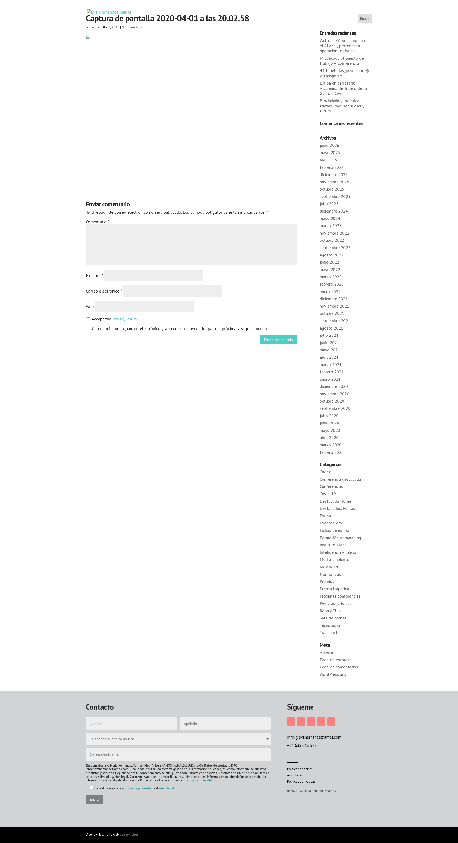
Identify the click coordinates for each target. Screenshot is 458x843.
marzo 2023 (331, 225)
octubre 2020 (332, 401)
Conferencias (327, 14)
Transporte (329, 632)
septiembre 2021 (335, 320)
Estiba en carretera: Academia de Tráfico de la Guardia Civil (343, 88)
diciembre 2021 (334, 298)
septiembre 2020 (335, 408)
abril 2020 (329, 437)
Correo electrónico (104, 291)
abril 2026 (329, 160)
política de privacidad (198, 780)
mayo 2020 (330, 430)
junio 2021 (329, 342)
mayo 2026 (330, 152)
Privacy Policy (124, 319)
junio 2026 (329, 145)
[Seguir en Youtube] (331, 721)
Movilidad (329, 567)
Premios (327, 581)
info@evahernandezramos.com (314, 737)
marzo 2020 (331, 445)
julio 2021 (329, 335)
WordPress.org (333, 674)
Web (90, 306)
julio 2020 (329, 415)
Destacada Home (335, 501)
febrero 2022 (332, 284)
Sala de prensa (333, 618)
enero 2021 (330, 379)
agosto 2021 (331, 328)
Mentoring (354, 14)
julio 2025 (329, 203)
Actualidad (236, 14)
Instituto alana (333, 545)
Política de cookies (299, 769)
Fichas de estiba (334, 530)
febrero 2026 (332, 167)
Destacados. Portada (339, 508)
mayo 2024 (330, 218)
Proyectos (261, 14)
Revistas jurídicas (335, 603)
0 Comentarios (132, 27)
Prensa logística (334, 589)
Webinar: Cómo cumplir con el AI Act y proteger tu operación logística (344, 45)
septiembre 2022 (335, 247)
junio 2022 (329, 262)
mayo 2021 (330, 349)
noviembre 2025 (334, 182)
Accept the (114, 319)
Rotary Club (330, 611)
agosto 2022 (331, 255)
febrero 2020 (332, 452)
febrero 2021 (332, 371)
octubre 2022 (332, 240)
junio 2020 (329, 423)
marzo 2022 (331, 276)
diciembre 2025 (334, 174)
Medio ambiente (334, 559)
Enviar (94, 799)
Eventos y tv (331, 523)
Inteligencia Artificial (339, 552)
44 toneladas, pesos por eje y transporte (345, 73)
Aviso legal (294, 775)
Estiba (325, 515)
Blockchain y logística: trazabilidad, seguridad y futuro (342, 106)
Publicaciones (293, 14)
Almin (96, 27)
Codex (325, 472)
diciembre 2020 (334, 386)
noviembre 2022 (334, 233)
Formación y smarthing (340, 537)
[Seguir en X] (321, 721)
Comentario (97, 221)
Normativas (330, 574)
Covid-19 (328, 493)
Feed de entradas (336, 659)
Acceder (327, 652)
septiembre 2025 (335, 196)
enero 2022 (330, 291)
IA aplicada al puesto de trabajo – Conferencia (342, 60)
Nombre (94, 275)
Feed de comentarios (339, 667)
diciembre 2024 (334, 211)
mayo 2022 (330, 269)
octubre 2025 (332, 189)
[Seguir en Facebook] (301, 721)
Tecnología (330, 625)
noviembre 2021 (334, 306)
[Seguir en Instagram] (291, 721)
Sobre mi (208, 14)
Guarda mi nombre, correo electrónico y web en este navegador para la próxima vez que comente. (180, 328)
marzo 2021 (331, 364)
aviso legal (166, 788)
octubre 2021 (332, 313)
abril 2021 (329, 357)
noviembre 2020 (334, 393)
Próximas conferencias (340, 596)
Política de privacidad (301, 781)
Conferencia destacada (340, 479)
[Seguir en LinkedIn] (311, 721)
